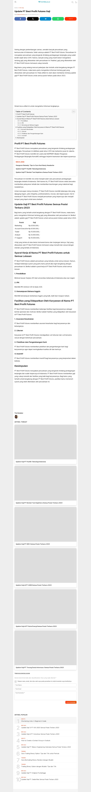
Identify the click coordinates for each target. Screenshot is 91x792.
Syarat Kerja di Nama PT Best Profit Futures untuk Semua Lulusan (38, 119)
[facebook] (20, 19)
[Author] (16, 417)
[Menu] (15, 2)
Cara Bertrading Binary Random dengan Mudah (37, 760)
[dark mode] (76, 2)
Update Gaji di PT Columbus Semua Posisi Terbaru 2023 (40, 734)
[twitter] (33, 19)
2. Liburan (23, 131)
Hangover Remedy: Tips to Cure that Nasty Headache (35, 165)
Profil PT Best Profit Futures (25, 114)
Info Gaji (21, 7)
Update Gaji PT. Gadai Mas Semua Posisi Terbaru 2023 (39, 779)
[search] (72, 2)
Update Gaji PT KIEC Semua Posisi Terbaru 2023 (33, 544)
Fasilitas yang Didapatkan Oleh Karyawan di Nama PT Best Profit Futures (40, 127)
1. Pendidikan (24, 121)
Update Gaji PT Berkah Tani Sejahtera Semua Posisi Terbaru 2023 (39, 172)
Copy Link (71, 18)
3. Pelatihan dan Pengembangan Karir (31, 133)
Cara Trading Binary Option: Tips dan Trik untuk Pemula (40, 753)
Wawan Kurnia (20, 14)
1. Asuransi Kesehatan (26, 129)
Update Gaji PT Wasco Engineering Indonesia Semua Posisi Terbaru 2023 (46, 747)
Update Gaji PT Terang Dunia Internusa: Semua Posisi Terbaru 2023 (40, 667)
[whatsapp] (58, 19)
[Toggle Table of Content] (73, 111)
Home (16, 7)
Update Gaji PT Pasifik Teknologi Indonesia (31, 169)
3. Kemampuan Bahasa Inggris (29, 125)
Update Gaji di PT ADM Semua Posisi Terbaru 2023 (34, 585)
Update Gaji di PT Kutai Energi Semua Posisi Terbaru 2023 (36, 626)
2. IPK (22, 123)
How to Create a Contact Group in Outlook (35, 740)
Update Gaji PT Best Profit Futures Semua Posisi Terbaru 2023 (37, 116)
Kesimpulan (20, 138)
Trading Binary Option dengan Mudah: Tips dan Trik (38, 766)
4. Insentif (23, 135)
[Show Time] (39, 14)
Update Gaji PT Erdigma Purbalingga (33, 773)
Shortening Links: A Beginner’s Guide (33, 721)
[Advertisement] (45, 34)
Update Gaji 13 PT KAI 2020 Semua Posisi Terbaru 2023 (40, 727)
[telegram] (45, 19)
